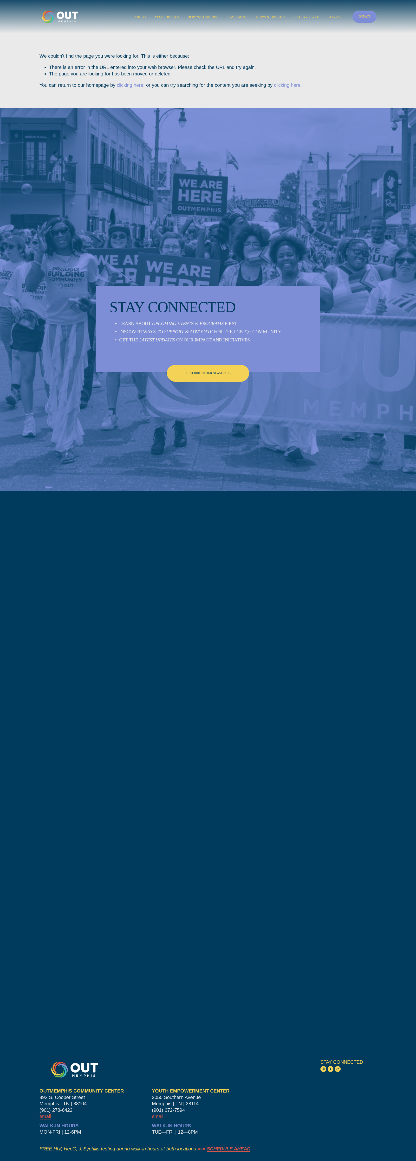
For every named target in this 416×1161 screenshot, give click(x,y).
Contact (336, 17)
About (140, 17)
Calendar (238, 17)
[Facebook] (330, 1069)
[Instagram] (323, 1069)
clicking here (130, 85)
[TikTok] (338, 1069)
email (157, 1116)
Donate (364, 16)
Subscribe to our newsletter (208, 373)
